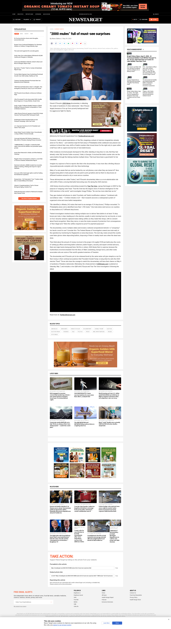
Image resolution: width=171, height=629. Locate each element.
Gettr (75, 597)
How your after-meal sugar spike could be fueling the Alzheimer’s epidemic (28, 173)
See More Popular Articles (29, 198)
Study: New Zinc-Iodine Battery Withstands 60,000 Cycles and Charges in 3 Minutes (28, 56)
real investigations (58, 50)
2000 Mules (56, 48)
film (112, 48)
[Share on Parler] (73, 43)
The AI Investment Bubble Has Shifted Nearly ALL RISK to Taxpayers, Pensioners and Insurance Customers (150, 83)
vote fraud (71, 50)
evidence (108, 48)
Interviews (38, 14)
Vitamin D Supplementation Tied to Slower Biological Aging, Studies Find (26, 186)
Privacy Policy (133, 597)
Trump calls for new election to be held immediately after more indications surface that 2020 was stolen (79, 536)
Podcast (104, 599)
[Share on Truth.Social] (77, 43)
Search (157, 14)
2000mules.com (102, 264)
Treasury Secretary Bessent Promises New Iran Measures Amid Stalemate (27, 81)
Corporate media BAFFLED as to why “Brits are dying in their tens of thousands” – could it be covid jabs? (60, 425)
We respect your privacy (20, 606)
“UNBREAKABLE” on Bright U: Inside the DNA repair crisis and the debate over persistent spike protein (28, 146)
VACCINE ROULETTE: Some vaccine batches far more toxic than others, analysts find (84, 395)
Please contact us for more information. (61, 584)
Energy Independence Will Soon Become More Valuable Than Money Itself (133, 82)
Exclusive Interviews (107, 602)
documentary (80, 48)
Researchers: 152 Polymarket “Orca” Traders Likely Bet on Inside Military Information (28, 180)
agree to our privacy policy (62, 625)
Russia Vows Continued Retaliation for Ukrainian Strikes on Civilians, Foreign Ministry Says (28, 45)
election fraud (101, 48)
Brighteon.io (77, 593)
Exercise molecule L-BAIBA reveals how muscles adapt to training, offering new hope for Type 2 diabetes (28, 166)
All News (104, 595)
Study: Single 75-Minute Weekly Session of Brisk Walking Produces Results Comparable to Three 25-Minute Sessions (28, 107)
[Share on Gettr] (81, 43)
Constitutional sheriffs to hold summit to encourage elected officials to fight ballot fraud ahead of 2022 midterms (96, 538)
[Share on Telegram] (64, 43)
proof (51, 50)
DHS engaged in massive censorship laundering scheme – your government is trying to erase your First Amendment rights (60, 397)
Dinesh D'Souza (71, 48)
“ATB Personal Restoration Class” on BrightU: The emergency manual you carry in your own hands (28, 87)
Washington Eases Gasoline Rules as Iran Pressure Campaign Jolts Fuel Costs (26, 120)
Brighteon (20, 14)
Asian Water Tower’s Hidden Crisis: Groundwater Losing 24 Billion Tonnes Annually (28, 133)
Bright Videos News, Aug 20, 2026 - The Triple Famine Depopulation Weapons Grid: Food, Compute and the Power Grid (134, 95)
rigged (65, 50)
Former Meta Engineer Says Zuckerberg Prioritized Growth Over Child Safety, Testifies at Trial (28, 75)
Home (13, 14)
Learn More (106, 623)
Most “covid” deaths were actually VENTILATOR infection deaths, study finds (109, 424)
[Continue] (51, 602)
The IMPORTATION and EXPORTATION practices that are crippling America (84, 424)
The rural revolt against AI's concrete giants (26, 51)
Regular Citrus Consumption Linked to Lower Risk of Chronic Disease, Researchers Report (28, 159)
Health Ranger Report (134, 49)
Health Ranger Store (135, 599)
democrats (63, 48)
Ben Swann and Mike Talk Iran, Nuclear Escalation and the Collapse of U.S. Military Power (134, 69)
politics (116, 48)
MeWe (75, 602)
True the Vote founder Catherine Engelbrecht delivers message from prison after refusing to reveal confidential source (84, 509)
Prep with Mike (29, 14)
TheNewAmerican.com (86, 136)
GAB (75, 604)
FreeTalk (76, 599)
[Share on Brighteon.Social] (52, 43)
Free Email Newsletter (136, 595)
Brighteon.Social (78, 595)
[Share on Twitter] (60, 43)
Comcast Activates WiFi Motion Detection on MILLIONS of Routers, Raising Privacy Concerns (27, 139)
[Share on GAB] (68, 43)
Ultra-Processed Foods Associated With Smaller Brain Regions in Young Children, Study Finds (28, 100)
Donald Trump (88, 48)
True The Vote (92, 186)
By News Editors (55, 38)
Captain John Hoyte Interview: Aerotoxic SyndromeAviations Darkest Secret (148, 93)
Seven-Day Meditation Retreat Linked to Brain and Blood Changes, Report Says (28, 62)
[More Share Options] (85, 43)
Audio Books (46, 14)
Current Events (59, 29)
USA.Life (76, 606)
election (94, 48)
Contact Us (133, 593)
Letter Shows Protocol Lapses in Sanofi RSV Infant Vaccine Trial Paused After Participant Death (28, 114)
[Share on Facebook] (56, 43)
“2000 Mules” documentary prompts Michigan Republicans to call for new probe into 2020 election (114, 536)
